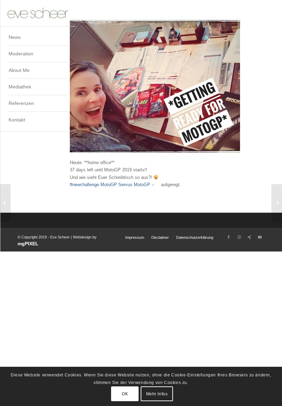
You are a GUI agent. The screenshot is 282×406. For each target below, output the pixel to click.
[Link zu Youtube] (259, 237)
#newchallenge (84, 184)
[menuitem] (38, 37)
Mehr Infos (157, 394)
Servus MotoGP (134, 184)
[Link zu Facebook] (229, 237)
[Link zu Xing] (249, 237)
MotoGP (108, 184)
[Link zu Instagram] (239, 237)
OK (125, 394)
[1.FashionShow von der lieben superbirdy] (276, 203)
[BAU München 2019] (5, 203)
